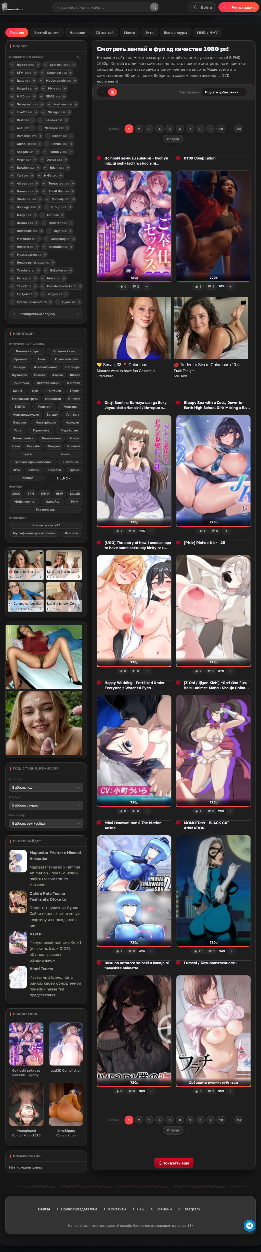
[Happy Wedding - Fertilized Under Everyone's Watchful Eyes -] (134, 751)
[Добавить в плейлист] (147, 286)
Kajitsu (36, 934)
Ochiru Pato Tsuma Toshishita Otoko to (48, 896)
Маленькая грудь (25, 399)
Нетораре (72, 367)
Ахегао (57, 375)
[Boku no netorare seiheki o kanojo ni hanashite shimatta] (134, 1031)
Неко (16, 446)
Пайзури (18, 367)
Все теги (71, 533)
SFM (31, 493)
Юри (34, 391)
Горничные (41, 430)
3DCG (16, 493)
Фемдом (53, 446)
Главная (17, 32)
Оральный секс (64, 351)
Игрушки (72, 422)
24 (239, 129)
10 (221, 129)
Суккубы (33, 446)
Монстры (70, 406)
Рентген (44, 406)
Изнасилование (45, 367)
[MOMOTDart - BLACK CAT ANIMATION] (213, 891)
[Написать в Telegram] (249, 1226)
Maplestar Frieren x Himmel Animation (55, 855)
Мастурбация (45, 422)
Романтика (20, 383)
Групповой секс (67, 359)
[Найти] (154, 7)
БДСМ (17, 391)
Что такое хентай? (46, 525)
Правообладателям (79, 1209)
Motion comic (24, 501)
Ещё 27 (64, 478)
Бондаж (52, 414)
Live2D (75, 493)
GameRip (52, 501)
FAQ (141, 1209)
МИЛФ (20, 406)
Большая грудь (27, 351)
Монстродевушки (25, 414)
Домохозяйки (23, 438)
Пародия (26, 478)
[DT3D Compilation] (213, 226)
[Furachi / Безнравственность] (213, 1031)
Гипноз (64, 454)
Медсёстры (69, 430)
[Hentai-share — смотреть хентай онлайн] (12, 7)
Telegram (191, 1209)
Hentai (44, 1209)
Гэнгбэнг (73, 414)
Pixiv (74, 501)
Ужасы (33, 470)
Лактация (70, 462)
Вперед (173, 139)
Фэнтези (73, 383)
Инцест (39, 375)
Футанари (19, 375)
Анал (41, 359)
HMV (59, 493)
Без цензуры (45, 509)
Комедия (54, 470)
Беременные (51, 438)
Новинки (163, 1209)
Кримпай (20, 359)
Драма (75, 470)
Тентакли (54, 391)
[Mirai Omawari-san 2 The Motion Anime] (134, 891)
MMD (45, 493)
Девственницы (48, 383)
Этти (16, 470)
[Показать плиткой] (112, 92)
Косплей (73, 446)
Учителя (74, 399)
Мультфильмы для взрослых (34, 533)
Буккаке (19, 422)
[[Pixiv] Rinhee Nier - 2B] (213, 611)
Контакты (117, 1209)
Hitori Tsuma (41, 968)
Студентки (53, 399)
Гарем (74, 391)
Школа (75, 375)
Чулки (27, 454)
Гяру (17, 430)
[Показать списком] (102, 92)
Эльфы (75, 438)
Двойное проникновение (33, 462)
